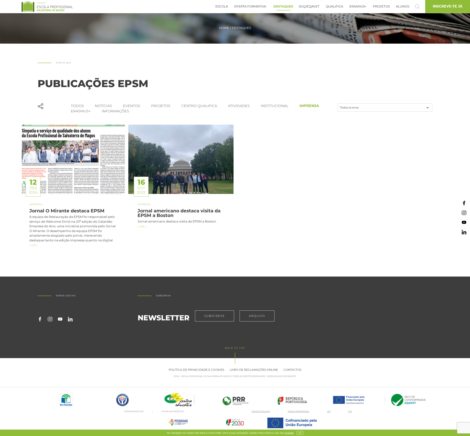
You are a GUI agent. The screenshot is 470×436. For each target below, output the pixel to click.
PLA (350, 411)
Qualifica (334, 6)
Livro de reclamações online (254, 369)
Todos (77, 106)
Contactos (292, 369)
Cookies (289, 433)
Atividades (239, 106)
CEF (329, 411)
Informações (115, 111)
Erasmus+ (81, 111)
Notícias (103, 106)
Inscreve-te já (447, 6)
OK (300, 432)
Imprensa (309, 106)
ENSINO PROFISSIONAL (298, 411)
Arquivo (257, 316)
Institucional (274, 106)
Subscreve (214, 316)
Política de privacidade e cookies (196, 369)
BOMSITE (291, 376)
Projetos (160, 106)
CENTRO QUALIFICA (261, 411)
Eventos (131, 106)
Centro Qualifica (199, 106)
